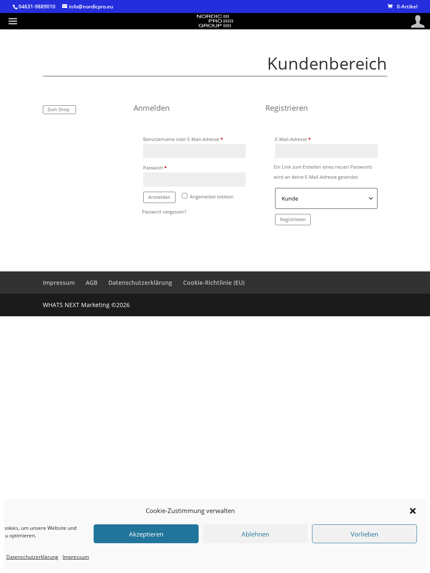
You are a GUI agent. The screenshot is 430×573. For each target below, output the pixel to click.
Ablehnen (255, 534)
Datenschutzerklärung (32, 556)
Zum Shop (58, 109)
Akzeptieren (146, 534)
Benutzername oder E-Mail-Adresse (194, 138)
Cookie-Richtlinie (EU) (213, 282)
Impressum (76, 556)
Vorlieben (364, 534)
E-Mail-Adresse (305, 138)
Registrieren (293, 219)
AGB (91, 282)
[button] (413, 511)
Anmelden (159, 197)
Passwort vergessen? (164, 211)
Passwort (167, 167)
